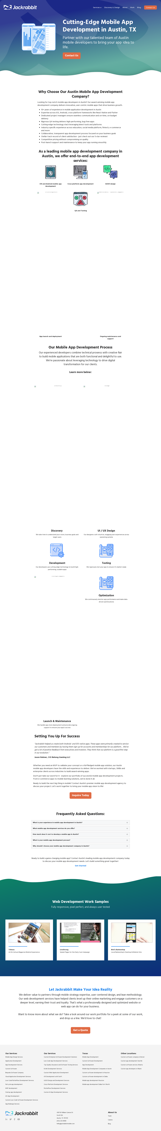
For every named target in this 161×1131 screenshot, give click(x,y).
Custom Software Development (92, 1061)
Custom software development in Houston (96, 1072)
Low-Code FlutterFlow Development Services (19, 1080)
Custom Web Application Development (56, 1072)
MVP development (11, 1088)
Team (110, 1116)
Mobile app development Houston (93, 1080)
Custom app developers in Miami (131, 1069)
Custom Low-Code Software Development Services (21, 1100)
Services (96, 7)
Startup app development (13, 1092)
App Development (88, 1065)
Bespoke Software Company (14, 1072)
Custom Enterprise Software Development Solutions (60, 1057)
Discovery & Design (112, 7)
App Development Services (13, 1065)
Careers (110, 1120)
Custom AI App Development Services (56, 1092)
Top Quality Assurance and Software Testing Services (61, 1065)
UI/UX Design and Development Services (56, 1080)
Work (132, 7)
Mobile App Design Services (14, 1057)
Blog (139, 7)
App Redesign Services (12, 1104)
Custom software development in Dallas (95, 1076)
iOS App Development (12, 1096)
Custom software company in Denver (133, 1057)
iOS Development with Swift (53, 1076)
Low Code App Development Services (56, 1061)
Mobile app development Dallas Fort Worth (96, 1084)
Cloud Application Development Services (18, 1076)
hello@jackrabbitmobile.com (66, 1124)
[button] (80, 822)
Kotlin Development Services (53, 1069)
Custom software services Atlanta (132, 1065)
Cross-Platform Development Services (56, 1084)
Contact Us (150, 7)
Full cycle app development (14, 1084)
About (125, 7)
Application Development (13, 1061)
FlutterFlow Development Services (54, 1088)
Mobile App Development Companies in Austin (97, 1069)
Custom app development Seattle (131, 1061)
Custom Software (11, 1069)
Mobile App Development (90, 1057)
